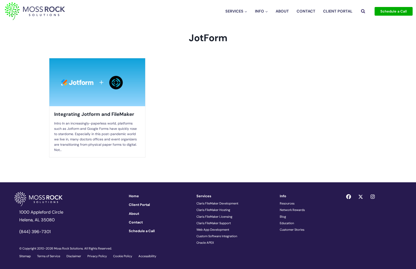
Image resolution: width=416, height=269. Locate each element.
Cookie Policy (122, 256)
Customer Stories (292, 230)
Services (203, 196)
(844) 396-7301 (35, 232)
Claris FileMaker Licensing (214, 217)
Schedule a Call (393, 11)
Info (283, 196)
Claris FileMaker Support (213, 223)
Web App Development (212, 230)
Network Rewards (292, 210)
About (282, 11)
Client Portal (337, 11)
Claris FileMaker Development (217, 203)
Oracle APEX (205, 243)
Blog (283, 217)
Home (134, 196)
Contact (306, 11)
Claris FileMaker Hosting (213, 210)
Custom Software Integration (216, 236)
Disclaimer (73, 256)
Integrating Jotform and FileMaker (94, 114)
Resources (287, 203)
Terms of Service (48, 256)
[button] (348, 197)
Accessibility (147, 256)
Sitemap (25, 256)
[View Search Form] (363, 11)
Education (287, 223)
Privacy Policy (97, 256)
